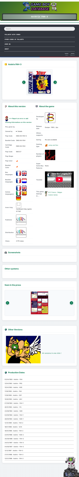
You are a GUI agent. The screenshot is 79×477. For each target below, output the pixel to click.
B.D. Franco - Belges (55, 192)
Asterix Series (53, 195)
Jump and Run (53, 145)
